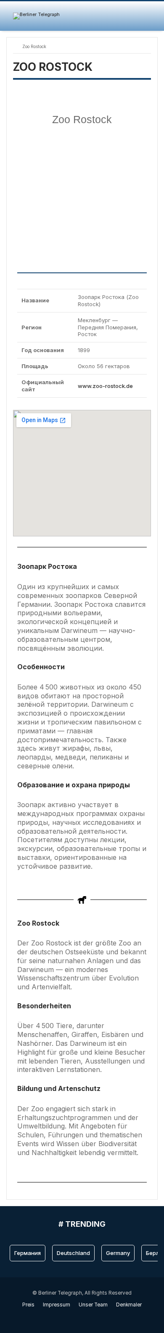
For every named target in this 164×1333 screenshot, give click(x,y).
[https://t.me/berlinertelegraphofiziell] (86, 1317)
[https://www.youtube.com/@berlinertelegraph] (77, 1317)
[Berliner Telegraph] (36, 16)
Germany (118, 1253)
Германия (27, 1253)
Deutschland (73, 1253)
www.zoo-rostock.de (105, 385)
